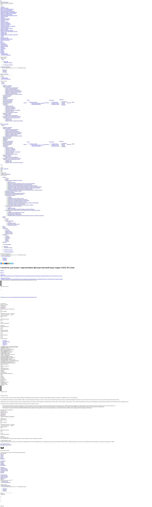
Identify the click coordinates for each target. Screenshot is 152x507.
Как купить (7, 230)
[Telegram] (13, 263)
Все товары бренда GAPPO (6, 444)
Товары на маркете (11, 208)
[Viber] (8, 263)
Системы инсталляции (24, 275)
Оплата (4, 344)
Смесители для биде (46, 279)
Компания (7, 236)
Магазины (2, 467)
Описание (5, 340)
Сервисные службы (12, 222)
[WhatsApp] (9, 263)
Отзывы (4, 342)
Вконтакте (5, 69)
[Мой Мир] (4, 263)
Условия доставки (4, 469)
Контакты (2, 464)
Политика (2, 471)
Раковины (18, 275)
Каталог (6, 179)
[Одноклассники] (3, 263)
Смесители (10, 197)
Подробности (3, 306)
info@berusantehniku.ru (5, 66)
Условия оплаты (3, 468)
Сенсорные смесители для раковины (34, 279)
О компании (2, 460)
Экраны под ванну (12, 275)
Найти (2, 494)
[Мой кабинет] (1, 166)
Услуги (6, 219)
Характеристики (6, 341)
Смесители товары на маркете (57, 279)
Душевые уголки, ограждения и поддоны (16, 212)
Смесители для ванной (12, 279)
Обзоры (2, 479)
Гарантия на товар (4, 470)
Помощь (2, 472)
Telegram (4, 70)
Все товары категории (5, 443)
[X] (6, 263)
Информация (3, 465)
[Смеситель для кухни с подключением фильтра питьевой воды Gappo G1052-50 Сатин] (18, 297)
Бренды (2, 457)
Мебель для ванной (11, 182)
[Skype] (11, 263)
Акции (1, 455)
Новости (2, 462)
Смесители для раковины (22, 279)
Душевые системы (4, 279)
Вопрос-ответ (3, 478)
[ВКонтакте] (1, 263)
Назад (7, 178)
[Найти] (1, 5)
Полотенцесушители (33, 275)
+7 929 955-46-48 (4, 53)
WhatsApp (5, 72)
